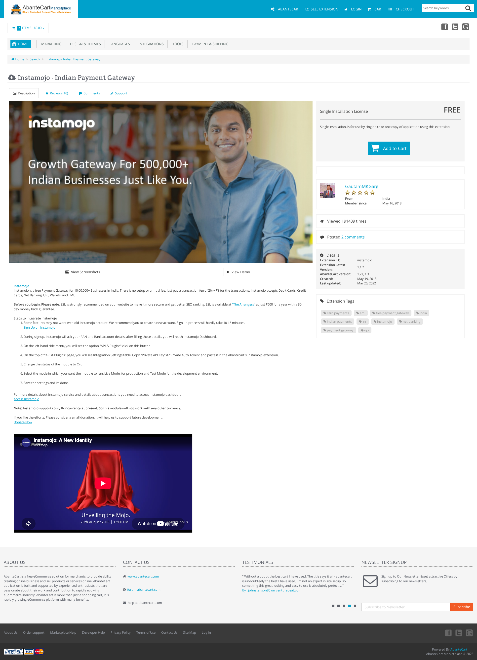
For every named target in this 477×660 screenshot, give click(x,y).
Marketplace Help (63, 632)
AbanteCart (458, 649)
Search (35, 59)
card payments (337, 313)
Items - (30, 28)
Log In (206, 632)
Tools (177, 43)
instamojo (384, 321)
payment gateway (340, 330)
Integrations (150, 43)
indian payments (339, 321)
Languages (119, 43)
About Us (10, 632)
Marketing (50, 43)
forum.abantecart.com (143, 589)
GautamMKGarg (361, 186)
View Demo (240, 272)
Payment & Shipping (209, 43)
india (423, 313)
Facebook (444, 26)
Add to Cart (394, 148)
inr (364, 321)
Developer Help (93, 632)
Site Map (189, 632)
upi (366, 330)
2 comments (353, 237)
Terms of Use (146, 632)
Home (23, 43)
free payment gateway (392, 313)
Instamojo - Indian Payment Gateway (72, 59)
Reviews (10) (58, 93)
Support (120, 93)
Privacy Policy (121, 632)
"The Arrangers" (243, 304)
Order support (33, 632)
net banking (411, 321)
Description (25, 93)
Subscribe (461, 606)
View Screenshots (84, 272)
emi (362, 313)
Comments (91, 93)
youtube (466, 26)
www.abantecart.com (143, 576)
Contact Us (169, 632)
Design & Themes (84, 43)
